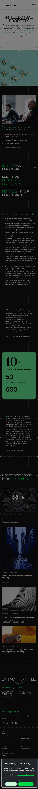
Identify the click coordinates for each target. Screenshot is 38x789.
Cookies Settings (15, 780)
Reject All (11, 784)
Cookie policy (21, 775)
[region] (19, 773)
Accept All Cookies (25, 784)
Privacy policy (30, 775)
